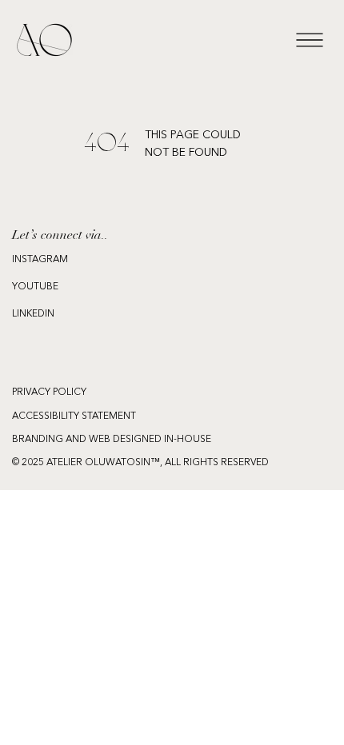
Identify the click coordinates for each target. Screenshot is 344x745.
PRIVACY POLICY (49, 392)
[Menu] (309, 40)
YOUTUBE (35, 287)
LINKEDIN (33, 314)
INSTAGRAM (40, 260)
